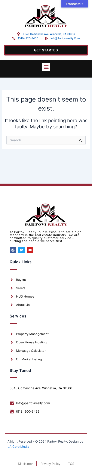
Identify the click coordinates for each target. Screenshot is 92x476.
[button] (46, 67)
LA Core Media (18, 447)
